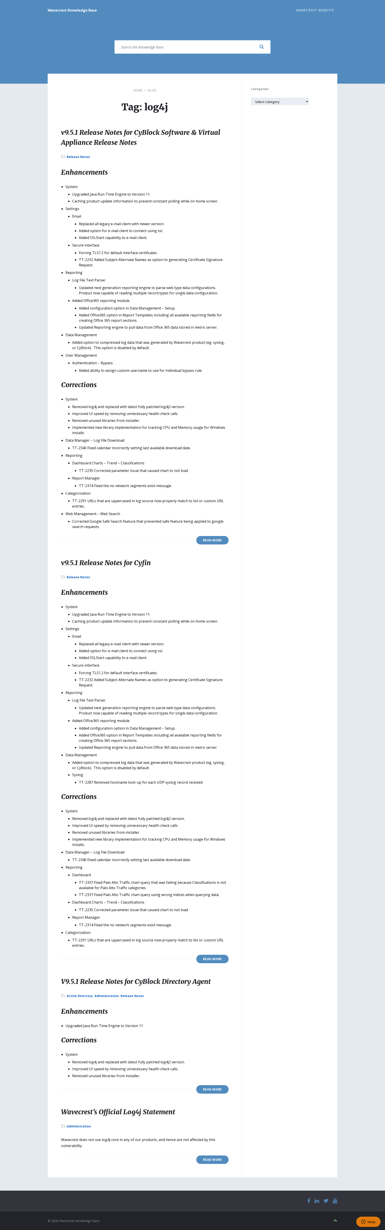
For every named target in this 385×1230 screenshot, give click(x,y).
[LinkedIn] (317, 1201)
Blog (152, 90)
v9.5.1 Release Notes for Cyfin (106, 562)
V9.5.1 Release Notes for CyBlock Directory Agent (136, 981)
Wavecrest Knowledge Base (72, 10)
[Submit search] (261, 47)
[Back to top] (335, 1220)
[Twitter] (326, 1201)
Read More (212, 540)
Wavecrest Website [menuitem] (315, 10)
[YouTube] (335, 1201)
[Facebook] (308, 1201)
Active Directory (80, 996)
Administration (106, 996)
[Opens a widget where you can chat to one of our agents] (368, 1222)
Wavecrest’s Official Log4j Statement (118, 1112)
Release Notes (78, 157)
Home (137, 90)
